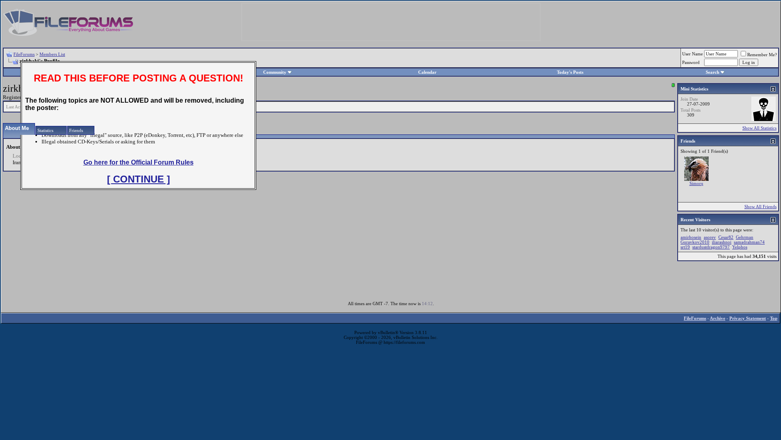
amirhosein (691, 237)
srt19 (685, 246)
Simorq (696, 183)
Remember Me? (762, 54)
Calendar (427, 72)
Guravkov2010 (695, 242)
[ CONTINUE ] (138, 179)
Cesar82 (725, 237)
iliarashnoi (721, 242)
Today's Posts (570, 72)
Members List (52, 54)
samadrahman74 (749, 242)
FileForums (24, 54)
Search (712, 72)
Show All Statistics (759, 127)
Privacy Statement (747, 318)
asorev (710, 237)
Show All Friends (760, 206)
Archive (717, 318)
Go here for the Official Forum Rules (138, 162)
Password (691, 62)
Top (773, 318)
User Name (692, 53)
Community (274, 72)
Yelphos (739, 246)
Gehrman (744, 237)
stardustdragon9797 (711, 246)
